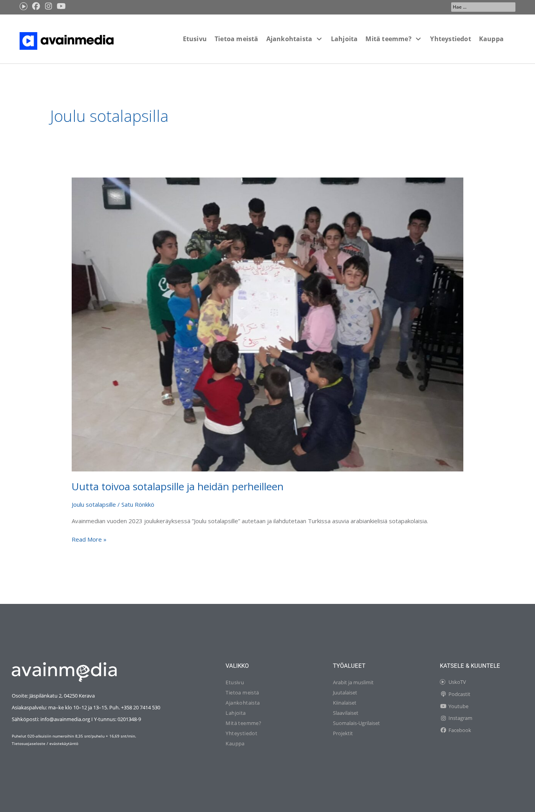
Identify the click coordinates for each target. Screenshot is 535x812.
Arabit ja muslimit (353, 682)
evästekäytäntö (63, 743)
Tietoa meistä (242, 692)
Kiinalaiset (344, 702)
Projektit (343, 733)
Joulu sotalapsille (94, 504)
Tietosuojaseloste (28, 743)
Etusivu (235, 682)
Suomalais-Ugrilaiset (356, 723)
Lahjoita (236, 712)
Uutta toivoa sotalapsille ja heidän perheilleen (178, 486)
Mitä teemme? (243, 723)
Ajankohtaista (243, 702)
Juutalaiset (345, 692)
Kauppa (235, 743)
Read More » (89, 539)
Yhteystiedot (241, 733)
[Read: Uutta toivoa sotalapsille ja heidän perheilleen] (267, 324)
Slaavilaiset (345, 712)
